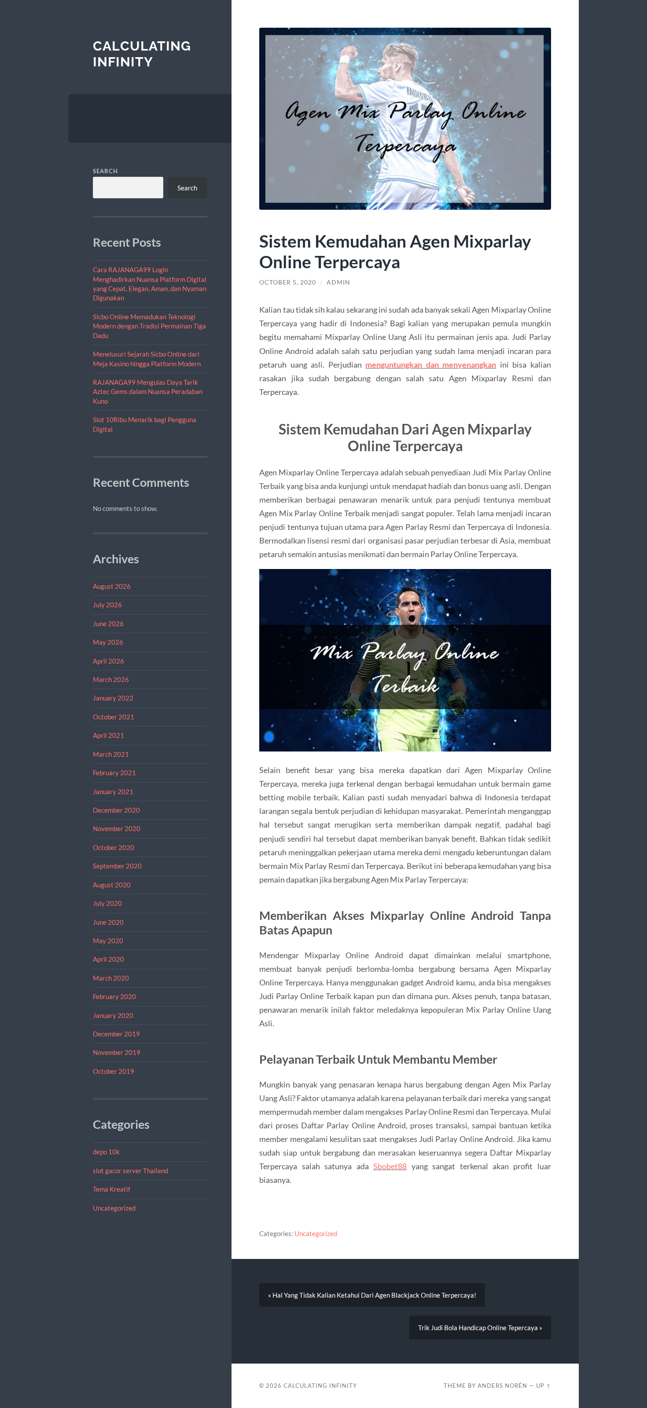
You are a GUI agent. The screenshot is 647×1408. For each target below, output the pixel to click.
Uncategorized (114, 1208)
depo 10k (106, 1152)
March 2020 (111, 978)
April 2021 (108, 735)
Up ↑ (543, 1385)
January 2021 (113, 791)
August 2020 (112, 885)
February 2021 (114, 773)
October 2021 (113, 717)
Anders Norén (502, 1385)
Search (105, 171)
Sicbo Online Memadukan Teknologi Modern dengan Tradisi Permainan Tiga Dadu (149, 326)
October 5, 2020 (287, 282)
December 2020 (116, 810)
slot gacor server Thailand (130, 1171)
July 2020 (107, 903)
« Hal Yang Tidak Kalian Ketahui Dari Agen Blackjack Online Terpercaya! (372, 1295)
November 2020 (116, 828)
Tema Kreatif (111, 1189)
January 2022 (113, 698)
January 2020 (113, 1015)
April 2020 (108, 959)
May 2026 (108, 642)
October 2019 (113, 1071)
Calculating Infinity (142, 53)
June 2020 (108, 922)
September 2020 (117, 866)
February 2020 (114, 996)
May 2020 (108, 941)
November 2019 (116, 1052)
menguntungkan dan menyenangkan (430, 364)
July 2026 (107, 605)
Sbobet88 (390, 1166)
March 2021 (111, 754)
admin (338, 282)
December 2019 (116, 1034)
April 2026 (108, 661)
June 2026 (108, 623)
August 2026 (112, 586)
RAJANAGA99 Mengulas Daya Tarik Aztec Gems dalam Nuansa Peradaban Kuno (147, 391)
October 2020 (113, 847)
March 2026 (111, 679)
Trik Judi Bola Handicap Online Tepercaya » (480, 1327)
